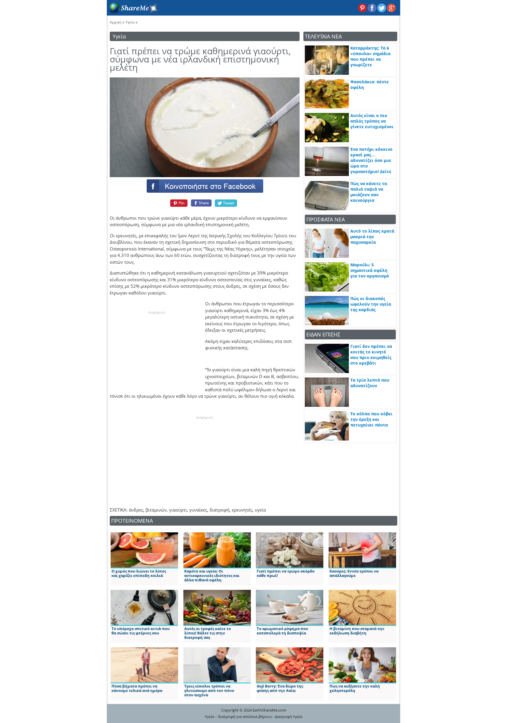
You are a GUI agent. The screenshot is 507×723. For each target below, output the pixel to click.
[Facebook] (204, 186)
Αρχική (115, 22)
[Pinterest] (177, 203)
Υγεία (130, 22)
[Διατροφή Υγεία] (133, 12)
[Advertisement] (157, 351)
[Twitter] (226, 203)
